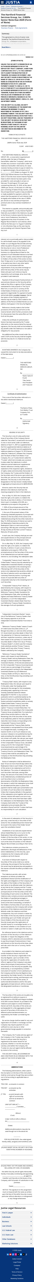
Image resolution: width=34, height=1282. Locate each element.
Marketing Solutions (10, 1243)
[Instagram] (16, 1254)
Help (17, 1268)
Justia (2, 6)
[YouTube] (10, 1254)
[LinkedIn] (8, 1254)
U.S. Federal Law (8, 1230)
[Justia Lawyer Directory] (26, 1254)
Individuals (6, 1217)
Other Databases (8, 1239)
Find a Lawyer (7, 1213)
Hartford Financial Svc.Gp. (8, 8)
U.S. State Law (7, 1235)
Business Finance (7, 28)
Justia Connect (17, 1259)
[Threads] (18, 1254)
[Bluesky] (21, 1254)
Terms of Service (17, 1272)
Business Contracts (16, 6)
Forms (8, 6)
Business (5, 1221)
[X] (23, 1254)
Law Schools (7, 1226)
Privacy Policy (17, 1275)
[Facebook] (13, 1254)
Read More (6, 47)
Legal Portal (17, 1262)
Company (17, 1265)
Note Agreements (21, 28)
